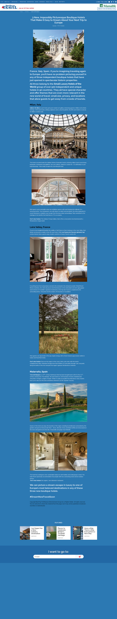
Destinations (30, 1)
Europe (54, 25)
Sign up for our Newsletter (106, 8)
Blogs (56, 1)
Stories (27, 11)
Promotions (23, 1)
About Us (6, 1)
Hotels (62, 25)
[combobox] (54, 556)
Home (2, 1)
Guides (36, 1)
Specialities (14, 1)
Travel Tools (49, 1)
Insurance (42, 1)
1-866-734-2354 (101, 2)
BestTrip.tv (62, 1)
